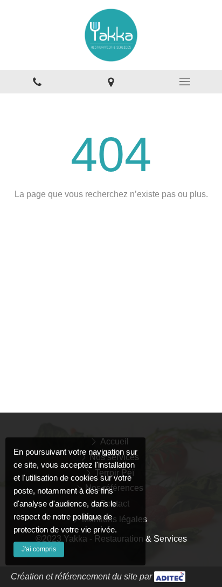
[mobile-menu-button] (185, 81)
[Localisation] (111, 81)
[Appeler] (37, 81)
